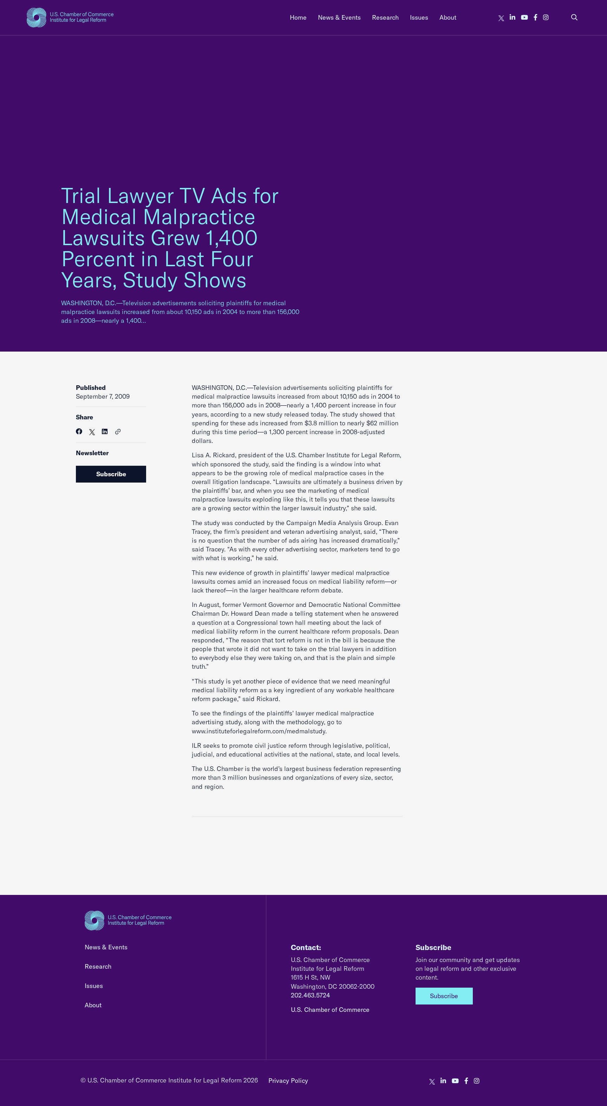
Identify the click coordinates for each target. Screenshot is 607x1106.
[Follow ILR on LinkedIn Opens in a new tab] (512, 17)
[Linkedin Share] (104, 431)
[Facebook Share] (79, 431)
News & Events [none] (339, 17)
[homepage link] (70, 17)
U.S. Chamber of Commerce (330, 1010)
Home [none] (298, 17)
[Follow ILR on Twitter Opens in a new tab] (501, 17)
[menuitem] (298, 17)
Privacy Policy (288, 1080)
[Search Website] (574, 17)
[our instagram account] (545, 17)
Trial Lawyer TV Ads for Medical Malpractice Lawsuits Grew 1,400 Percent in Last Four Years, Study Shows (170, 237)
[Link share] (118, 432)
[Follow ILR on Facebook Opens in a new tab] (535, 17)
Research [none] (385, 17)
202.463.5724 (310, 995)
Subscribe (111, 474)
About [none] (447, 17)
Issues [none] (419, 17)
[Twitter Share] (92, 431)
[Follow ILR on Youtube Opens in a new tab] (524, 17)
